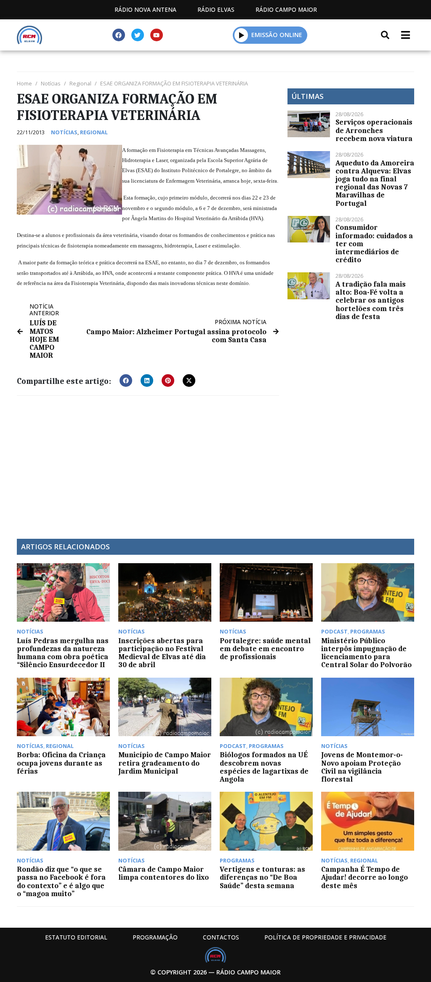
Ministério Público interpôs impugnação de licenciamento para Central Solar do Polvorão (366, 652)
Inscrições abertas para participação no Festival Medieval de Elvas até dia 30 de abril (162, 652)
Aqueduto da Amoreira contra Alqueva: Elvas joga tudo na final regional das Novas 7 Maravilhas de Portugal (374, 183)
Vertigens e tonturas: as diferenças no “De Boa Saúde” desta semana (262, 877)
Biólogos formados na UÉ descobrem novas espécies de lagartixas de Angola (264, 766)
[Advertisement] (148, 463)
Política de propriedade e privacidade (325, 937)
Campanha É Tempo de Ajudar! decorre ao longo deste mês (364, 877)
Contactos (221, 937)
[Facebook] (118, 35)
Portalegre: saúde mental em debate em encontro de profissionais (265, 648)
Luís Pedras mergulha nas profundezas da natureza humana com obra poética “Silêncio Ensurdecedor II (63, 652)
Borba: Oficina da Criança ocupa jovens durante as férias (61, 762)
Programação (155, 937)
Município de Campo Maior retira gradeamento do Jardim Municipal (164, 762)
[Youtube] (156, 35)
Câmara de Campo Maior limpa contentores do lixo (163, 873)
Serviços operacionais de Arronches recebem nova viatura (373, 130)
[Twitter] (137, 35)
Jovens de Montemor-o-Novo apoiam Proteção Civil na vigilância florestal (362, 766)
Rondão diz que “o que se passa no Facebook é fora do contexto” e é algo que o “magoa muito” (61, 881)
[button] (241, 35)
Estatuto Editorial (76, 937)
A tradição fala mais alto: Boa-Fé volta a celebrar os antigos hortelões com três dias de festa (370, 300)
